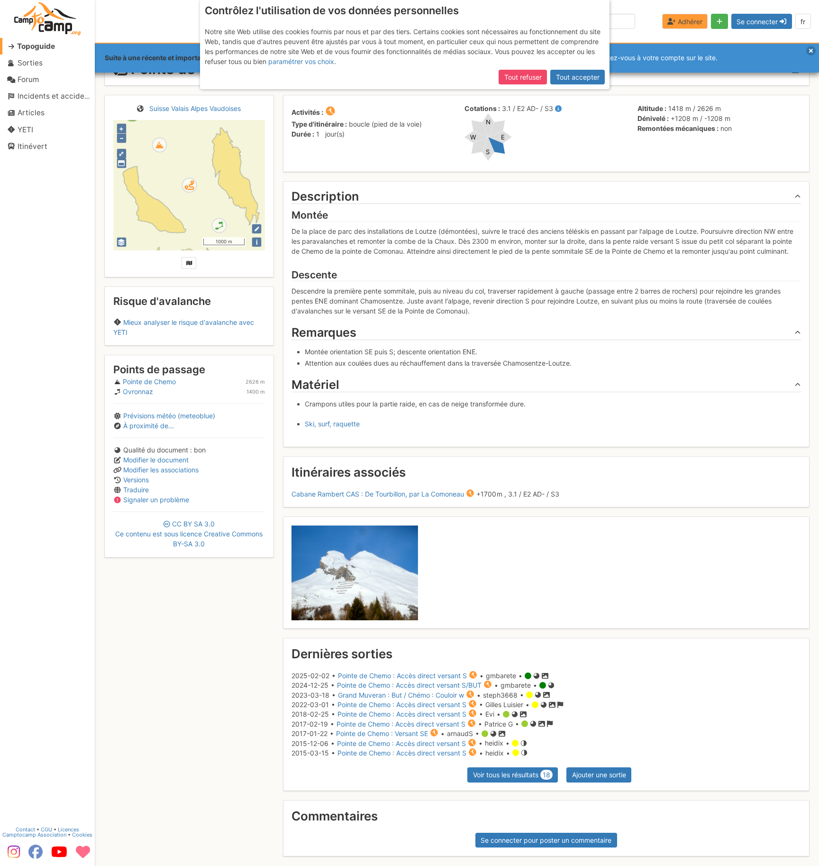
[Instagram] (12, 855)
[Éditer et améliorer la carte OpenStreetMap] (256, 228)
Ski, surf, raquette (332, 424)
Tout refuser (523, 77)
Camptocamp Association (34, 834)
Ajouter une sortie (599, 775)
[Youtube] (59, 855)
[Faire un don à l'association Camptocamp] (83, 855)
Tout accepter (578, 77)
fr (803, 22)
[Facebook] (35, 855)
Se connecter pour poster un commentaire (546, 840)
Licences (68, 829)
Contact (25, 829)
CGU (46, 829)
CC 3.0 (189, 534)
